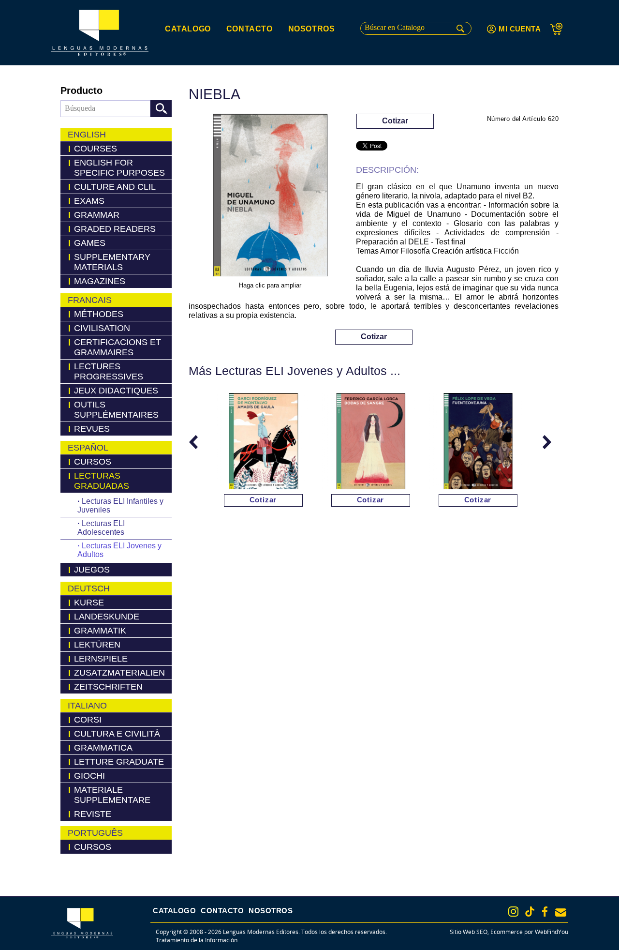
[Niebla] (270, 197)
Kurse (89, 602)
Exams (89, 201)
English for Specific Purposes (119, 168)
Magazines (99, 281)
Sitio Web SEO (468, 932)
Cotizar (395, 121)
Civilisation (102, 328)
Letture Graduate (119, 762)
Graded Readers (115, 229)
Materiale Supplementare (112, 795)
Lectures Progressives (108, 371)
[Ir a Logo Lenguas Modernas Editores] (99, 33)
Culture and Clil (115, 187)
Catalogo (188, 29)
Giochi (89, 776)
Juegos (92, 569)
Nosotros (311, 29)
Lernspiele (101, 658)
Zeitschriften (108, 687)
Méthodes (98, 314)
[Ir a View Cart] (559, 28)
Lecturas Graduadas (101, 481)
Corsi (88, 719)
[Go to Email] (560, 912)
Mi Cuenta (520, 29)
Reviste (92, 814)
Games (89, 243)
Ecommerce (506, 932)
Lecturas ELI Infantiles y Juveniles (120, 505)
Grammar (96, 215)
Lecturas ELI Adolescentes (101, 527)
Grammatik (100, 630)
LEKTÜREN (97, 644)
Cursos (92, 462)
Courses (95, 148)
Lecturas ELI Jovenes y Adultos (119, 550)
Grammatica (103, 748)
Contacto (249, 29)
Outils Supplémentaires (116, 410)
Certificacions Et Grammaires (117, 347)
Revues (92, 429)
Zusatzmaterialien (119, 673)
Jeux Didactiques (116, 390)
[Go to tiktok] (529, 911)
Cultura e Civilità (117, 734)
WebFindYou (551, 932)
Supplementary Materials (112, 262)
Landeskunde (106, 616)
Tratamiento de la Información (196, 940)
